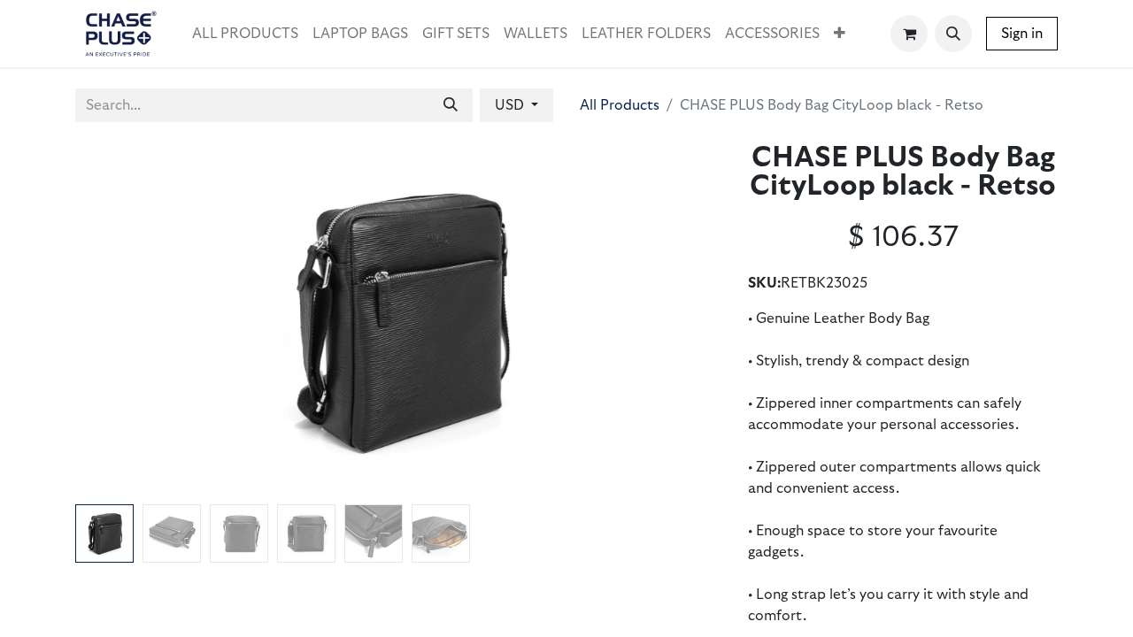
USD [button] (511, 105)
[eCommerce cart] (909, 33)
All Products (619, 105)
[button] (953, 33)
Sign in (1022, 34)
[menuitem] (245, 33)
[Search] (450, 105)
